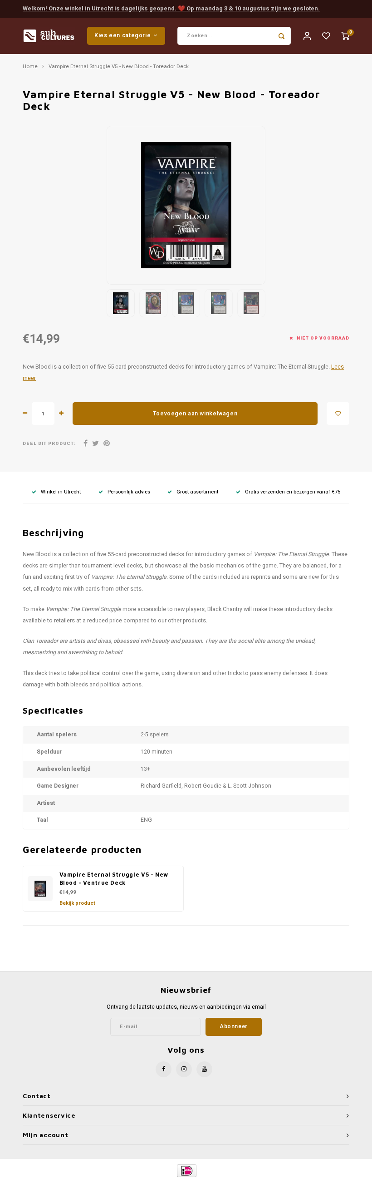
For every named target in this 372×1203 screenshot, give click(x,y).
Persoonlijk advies (129, 492)
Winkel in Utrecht (61, 492)
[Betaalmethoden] (186, 1170)
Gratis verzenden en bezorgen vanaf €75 (292, 492)
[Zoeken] (282, 36)
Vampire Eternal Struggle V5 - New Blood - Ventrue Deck (113, 879)
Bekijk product (77, 903)
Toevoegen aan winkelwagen (195, 413)
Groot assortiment (197, 492)
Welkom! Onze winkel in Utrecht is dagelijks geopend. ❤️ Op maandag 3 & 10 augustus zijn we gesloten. (171, 8)
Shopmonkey (264, 1186)
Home (30, 66)
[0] (345, 35)
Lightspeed (207, 1186)
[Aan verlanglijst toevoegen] (338, 413)
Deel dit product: (49, 444)
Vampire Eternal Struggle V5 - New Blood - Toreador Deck (119, 66)
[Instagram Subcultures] (184, 1069)
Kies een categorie (122, 35)
